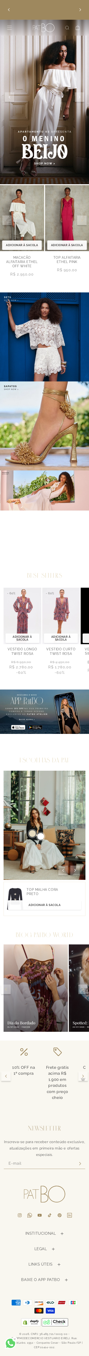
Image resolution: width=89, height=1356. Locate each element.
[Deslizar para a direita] (75, 870)
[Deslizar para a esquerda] (63, 870)
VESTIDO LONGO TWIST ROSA (22, 651)
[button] (9, 28)
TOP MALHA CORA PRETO (42, 892)
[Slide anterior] (9, 97)
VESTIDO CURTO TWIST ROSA (60, 651)
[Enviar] (80, 1163)
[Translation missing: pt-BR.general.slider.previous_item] (7, 220)
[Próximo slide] (79, 97)
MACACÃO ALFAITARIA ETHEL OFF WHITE (22, 262)
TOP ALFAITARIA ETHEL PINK (67, 260)
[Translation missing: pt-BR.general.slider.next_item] (82, 220)
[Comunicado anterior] (9, 10)
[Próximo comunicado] (80, 10)
